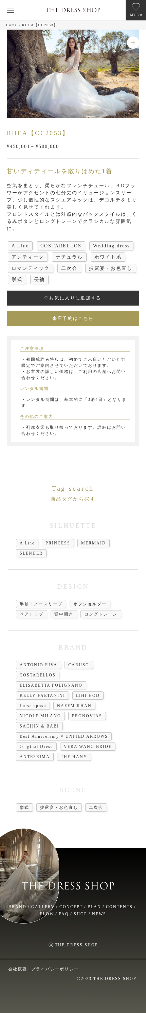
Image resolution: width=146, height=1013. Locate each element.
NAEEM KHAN (74, 705)
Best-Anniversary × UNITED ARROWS (64, 736)
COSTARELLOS (38, 675)
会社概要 (17, 969)
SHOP (80, 914)
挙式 (24, 807)
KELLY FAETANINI (42, 695)
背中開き (63, 614)
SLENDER (31, 553)
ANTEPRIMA (35, 756)
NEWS (99, 914)
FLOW (47, 914)
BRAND (17, 906)
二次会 (96, 807)
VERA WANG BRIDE (88, 746)
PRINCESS (57, 543)
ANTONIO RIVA (38, 665)
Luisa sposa (33, 705)
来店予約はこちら (73, 318)
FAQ (64, 914)
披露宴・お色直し (59, 807)
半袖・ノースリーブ (41, 604)
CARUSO (78, 665)
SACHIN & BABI (39, 726)
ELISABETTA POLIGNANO (51, 685)
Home (11, 25)
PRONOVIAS (87, 716)
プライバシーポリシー (55, 969)
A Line (27, 543)
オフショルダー (90, 604)
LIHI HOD (88, 695)
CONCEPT (71, 906)
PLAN (94, 906)
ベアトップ (31, 614)
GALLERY (43, 906)
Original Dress (36, 746)
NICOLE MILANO (40, 716)
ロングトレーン (100, 614)
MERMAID (93, 543)
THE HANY (74, 756)
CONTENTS (119, 906)
